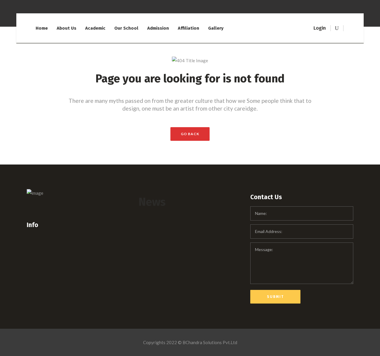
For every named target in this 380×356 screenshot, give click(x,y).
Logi (318, 28)
